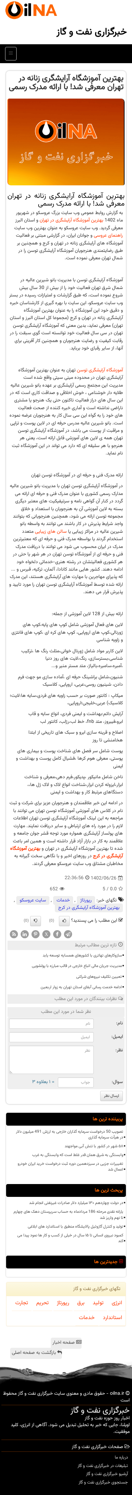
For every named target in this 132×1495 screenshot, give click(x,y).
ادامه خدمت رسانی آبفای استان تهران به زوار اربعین (81, 987)
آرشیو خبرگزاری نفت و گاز (107, 1474)
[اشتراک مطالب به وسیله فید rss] (14, 934)
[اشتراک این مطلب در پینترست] (35, 934)
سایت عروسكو (33, 900)
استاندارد (112, 1318)
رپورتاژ (86, 900)
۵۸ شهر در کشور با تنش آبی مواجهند (94, 1146)
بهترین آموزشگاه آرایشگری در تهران (71, 220)
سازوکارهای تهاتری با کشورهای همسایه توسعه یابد (82, 955)
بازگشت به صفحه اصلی (34, 1353)
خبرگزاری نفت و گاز (92, 32)
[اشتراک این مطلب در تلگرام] (68, 934)
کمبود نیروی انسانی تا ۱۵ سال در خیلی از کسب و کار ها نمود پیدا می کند (70, 1238)
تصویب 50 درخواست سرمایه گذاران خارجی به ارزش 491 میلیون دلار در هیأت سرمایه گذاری (69, 1134)
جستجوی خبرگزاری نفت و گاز (103, 1482)
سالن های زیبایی (51, 531)
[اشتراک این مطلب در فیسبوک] (57, 934)
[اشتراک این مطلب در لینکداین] (24, 934)
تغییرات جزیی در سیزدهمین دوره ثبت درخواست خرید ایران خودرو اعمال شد (70, 1167)
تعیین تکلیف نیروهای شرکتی (99, 977)
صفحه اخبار (64, 1342)
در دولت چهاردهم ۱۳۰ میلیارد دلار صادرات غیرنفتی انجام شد (76, 1203)
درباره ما (121, 1457)
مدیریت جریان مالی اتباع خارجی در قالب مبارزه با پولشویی (77, 966)
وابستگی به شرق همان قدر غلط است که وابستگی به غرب (77, 1155)
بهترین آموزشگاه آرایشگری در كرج (88, 908)
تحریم (42, 1303)
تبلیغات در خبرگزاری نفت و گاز (103, 1466)
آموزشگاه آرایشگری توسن (100, 370)
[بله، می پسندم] (64, 921)
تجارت (21, 1303)
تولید (98, 1303)
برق (81, 1303)
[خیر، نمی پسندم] (35, 921)
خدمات (63, 900)
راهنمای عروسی (108, 235)
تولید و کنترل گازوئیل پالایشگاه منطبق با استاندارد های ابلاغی (75, 1227)
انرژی (117, 1303)
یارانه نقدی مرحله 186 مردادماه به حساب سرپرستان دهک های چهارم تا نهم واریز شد (68, 1215)
